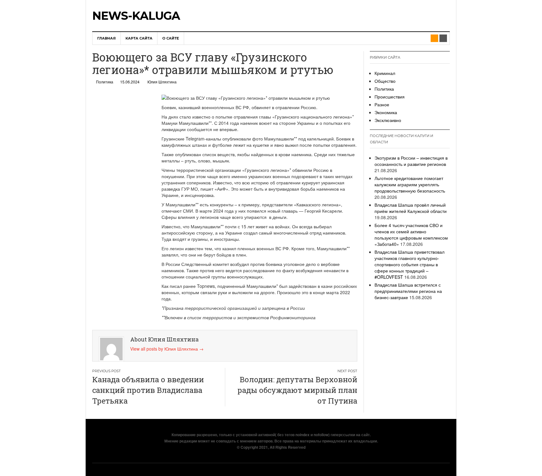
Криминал (385, 73)
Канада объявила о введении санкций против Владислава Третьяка (148, 390)
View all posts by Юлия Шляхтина (167, 349)
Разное (382, 104)
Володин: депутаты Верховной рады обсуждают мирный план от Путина (297, 390)
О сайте (170, 38)
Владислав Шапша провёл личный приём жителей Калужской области (411, 208)
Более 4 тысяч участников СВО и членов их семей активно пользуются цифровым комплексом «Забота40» (411, 234)
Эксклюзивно (388, 120)
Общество (385, 81)
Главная (106, 38)
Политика (104, 81)
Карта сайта (138, 38)
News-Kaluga (136, 16)
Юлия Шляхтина (162, 81)
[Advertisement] (120, 188)
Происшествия (390, 96)
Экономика (386, 112)
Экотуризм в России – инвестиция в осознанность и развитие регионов (411, 161)
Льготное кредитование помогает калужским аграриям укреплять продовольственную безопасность (410, 184)
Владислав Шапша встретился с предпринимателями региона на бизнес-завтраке (408, 291)
